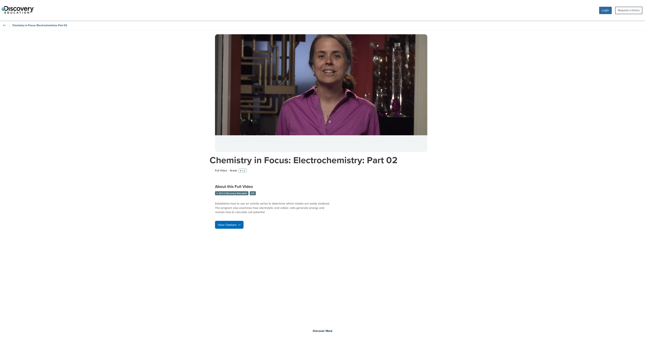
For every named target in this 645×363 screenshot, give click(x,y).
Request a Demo (629, 10)
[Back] (4, 25)
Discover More (322, 331)
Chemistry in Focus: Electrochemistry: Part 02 (304, 160)
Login (605, 10)
